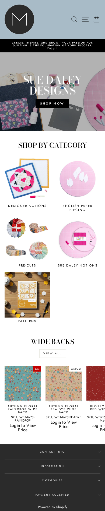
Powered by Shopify (52, 507)
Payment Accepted (52, 494)
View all (52, 353)
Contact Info (52, 452)
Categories (52, 480)
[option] (52, 45)
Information (52, 466)
